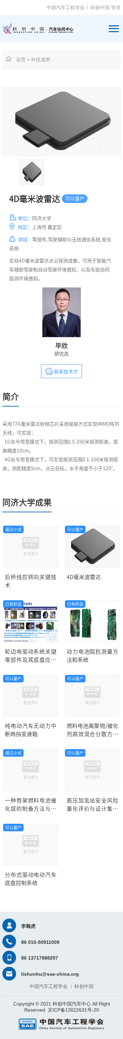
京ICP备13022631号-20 (73, 1010)
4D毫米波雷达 (84, 577)
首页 (21, 59)
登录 (116, 7)
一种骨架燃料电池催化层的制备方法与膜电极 (30, 809)
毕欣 (61, 346)
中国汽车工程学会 (65, 7)
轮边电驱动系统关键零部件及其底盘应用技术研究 (30, 660)
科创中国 (100, 7)
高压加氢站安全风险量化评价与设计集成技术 (92, 809)
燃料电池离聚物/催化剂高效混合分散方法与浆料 (92, 734)
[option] (31, 172)
